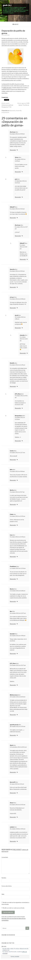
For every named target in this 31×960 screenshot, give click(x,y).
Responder (13, 150)
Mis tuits (4, 946)
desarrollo (18, 110)
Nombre (4, 878)
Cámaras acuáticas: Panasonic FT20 (7, 105)
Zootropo (12, 132)
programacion (5, 112)
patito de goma (7, 87)
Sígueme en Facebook (8, 935)
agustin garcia (14, 724)
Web (3, 894)
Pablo (11, 514)
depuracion (13, 110)
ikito (11, 469)
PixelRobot (13, 566)
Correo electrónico (7, 886)
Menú (16, 24)
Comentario (5, 857)
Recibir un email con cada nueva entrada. (13, 908)
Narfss (12, 490)
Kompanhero (18, 415)
